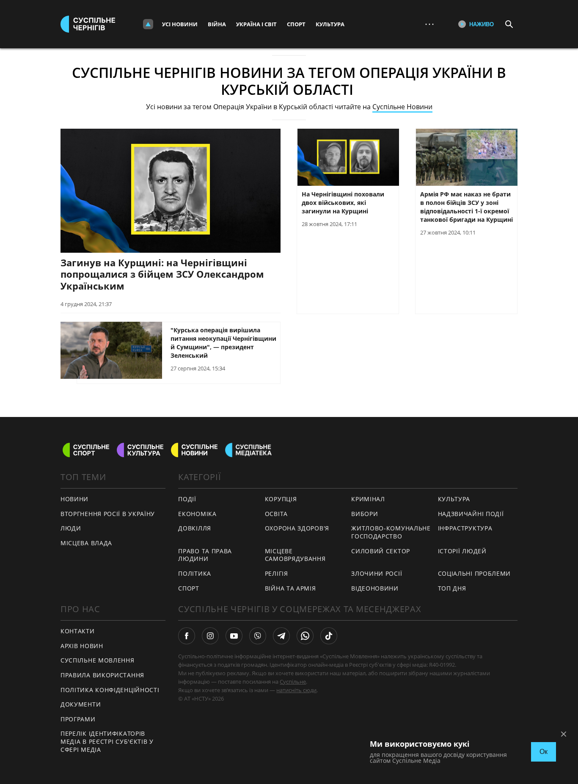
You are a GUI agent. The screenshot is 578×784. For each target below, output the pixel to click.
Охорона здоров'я (297, 528)
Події (187, 499)
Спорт (296, 24)
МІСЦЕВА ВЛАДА (86, 543)
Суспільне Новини (402, 106)
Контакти (78, 631)
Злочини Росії (376, 573)
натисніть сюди (296, 690)
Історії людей (462, 551)
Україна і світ (256, 24)
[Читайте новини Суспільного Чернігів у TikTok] (328, 635)
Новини (74, 499)
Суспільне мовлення (98, 660)
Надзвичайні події (471, 514)
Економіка (197, 514)
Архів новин (82, 646)
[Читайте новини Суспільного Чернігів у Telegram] (281, 635)
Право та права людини (205, 555)
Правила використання (102, 675)
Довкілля (194, 528)
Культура (330, 24)
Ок (543, 751)
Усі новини (180, 24)
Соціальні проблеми (474, 573)
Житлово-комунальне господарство (391, 532)
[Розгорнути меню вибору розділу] (148, 24)
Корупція (281, 499)
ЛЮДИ (71, 528)
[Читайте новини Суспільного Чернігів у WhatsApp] (305, 635)
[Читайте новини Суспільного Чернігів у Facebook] (186, 635)
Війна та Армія (290, 588)
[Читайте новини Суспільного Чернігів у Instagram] (210, 635)
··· (429, 24)
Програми (78, 719)
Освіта (276, 514)
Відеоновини (375, 588)
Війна (217, 24)
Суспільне (293, 681)
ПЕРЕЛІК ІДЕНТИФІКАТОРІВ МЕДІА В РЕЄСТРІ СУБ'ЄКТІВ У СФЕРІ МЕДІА (107, 741)
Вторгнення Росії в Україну (108, 514)
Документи (81, 704)
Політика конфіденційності (110, 690)
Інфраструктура (465, 528)
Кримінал (368, 499)
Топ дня (452, 588)
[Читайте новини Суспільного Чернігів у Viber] (257, 635)
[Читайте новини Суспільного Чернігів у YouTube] (234, 635)
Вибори (364, 514)
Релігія (276, 573)
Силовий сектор (380, 551)
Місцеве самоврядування (295, 555)
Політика (194, 573)
